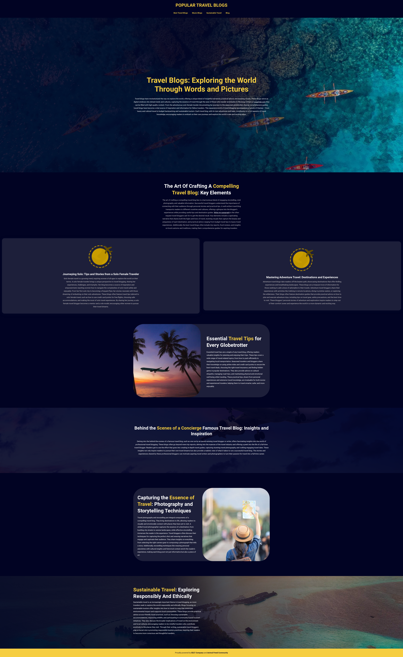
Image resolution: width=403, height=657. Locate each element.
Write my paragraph (222, 212)
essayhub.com (260, 102)
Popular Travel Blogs (201, 5)
